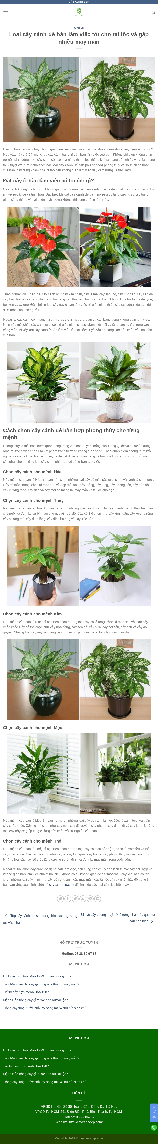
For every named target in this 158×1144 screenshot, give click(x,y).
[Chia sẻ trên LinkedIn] (97, 898)
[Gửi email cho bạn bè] (82, 898)
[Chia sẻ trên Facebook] (67, 898)
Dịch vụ (79, 28)
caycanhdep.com (61, 884)
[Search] (153, 12)
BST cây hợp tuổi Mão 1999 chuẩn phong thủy (37, 976)
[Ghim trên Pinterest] (90, 898)
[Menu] (5, 13)
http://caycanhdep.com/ (86, 1122)
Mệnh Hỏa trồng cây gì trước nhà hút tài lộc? (35, 1000)
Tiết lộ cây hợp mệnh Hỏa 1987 (26, 992)
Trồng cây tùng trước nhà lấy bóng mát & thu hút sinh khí (44, 1008)
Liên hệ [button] (154, 1113)
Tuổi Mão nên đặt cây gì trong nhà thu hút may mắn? (41, 984)
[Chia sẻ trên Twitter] (75, 898)
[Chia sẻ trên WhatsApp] (60, 898)
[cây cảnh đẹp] (79, 12)
